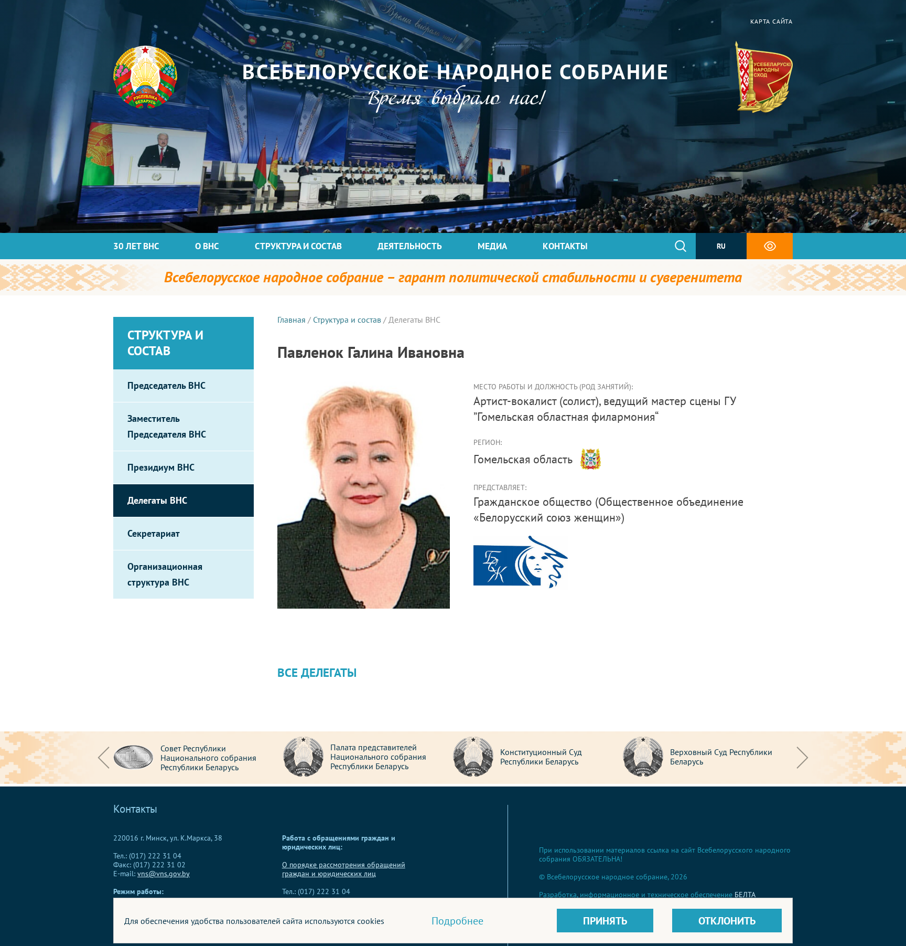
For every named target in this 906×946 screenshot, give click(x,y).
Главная (291, 319)
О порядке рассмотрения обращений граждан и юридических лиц (343, 869)
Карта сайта (771, 21)
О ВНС (207, 246)
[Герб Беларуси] (145, 77)
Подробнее (457, 921)
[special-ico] (770, 246)
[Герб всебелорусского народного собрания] (764, 77)
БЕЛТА (745, 894)
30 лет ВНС (136, 246)
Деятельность (410, 246)
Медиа (492, 246)
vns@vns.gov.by (163, 873)
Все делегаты (317, 672)
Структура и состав (298, 246)
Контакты (565, 246)
